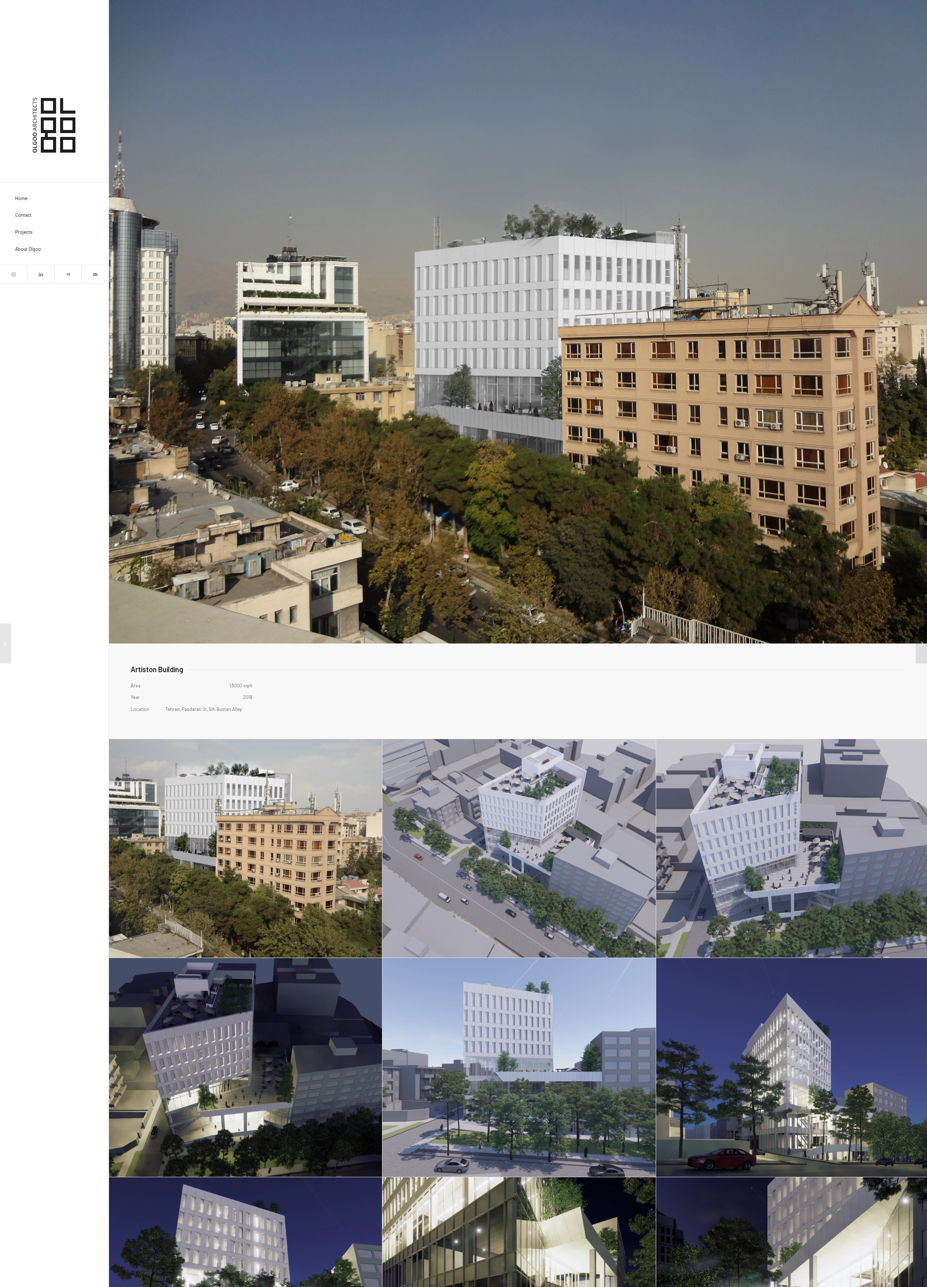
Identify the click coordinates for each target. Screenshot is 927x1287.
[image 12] (519, 1067)
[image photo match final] (245, 848)
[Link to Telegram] (67, 274)
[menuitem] (54, 198)
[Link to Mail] (95, 274)
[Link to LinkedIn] (40, 274)
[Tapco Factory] (5, 643)
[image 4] (245, 1067)
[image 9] (519, 848)
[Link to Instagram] (13, 274)
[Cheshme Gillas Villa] (921, 643)
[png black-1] (54, 125)
